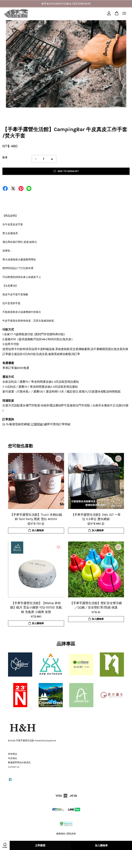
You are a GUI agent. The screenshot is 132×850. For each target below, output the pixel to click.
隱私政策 (71, 833)
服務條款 (60, 833)
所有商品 (12, 754)
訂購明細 (37, 424)
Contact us (13, 767)
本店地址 (12, 758)
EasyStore (51, 740)
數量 (5, 157)
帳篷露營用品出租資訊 (19, 762)
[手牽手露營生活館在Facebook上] (10, 781)
